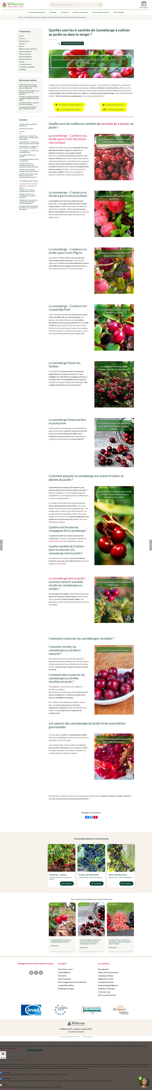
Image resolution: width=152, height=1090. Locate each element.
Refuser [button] (2, 1050)
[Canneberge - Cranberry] (61, 858)
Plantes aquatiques (25, 51)
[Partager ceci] (87, 817)
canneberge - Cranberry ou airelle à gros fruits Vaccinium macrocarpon (29, 137)
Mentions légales (87, 1037)
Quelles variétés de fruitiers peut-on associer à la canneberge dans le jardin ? (28, 175)
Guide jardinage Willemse (108, 985)
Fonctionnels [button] (4, 1070)
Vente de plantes (64, 979)
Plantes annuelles (25, 54)
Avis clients (62, 976)
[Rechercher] (100, 5)
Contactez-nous (104, 992)
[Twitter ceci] (91, 817)
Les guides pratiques (106, 982)
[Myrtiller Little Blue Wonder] (91, 858)
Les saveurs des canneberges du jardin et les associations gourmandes (28, 207)
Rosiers (21, 46)
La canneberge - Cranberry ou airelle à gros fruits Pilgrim (29, 147)
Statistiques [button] (3, 1077)
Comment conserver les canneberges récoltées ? (27, 190)
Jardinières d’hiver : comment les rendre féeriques (29, 103)
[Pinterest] (41, 973)
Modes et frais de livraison (108, 972)
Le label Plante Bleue (66, 985)
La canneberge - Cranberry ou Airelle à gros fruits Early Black (29, 142)
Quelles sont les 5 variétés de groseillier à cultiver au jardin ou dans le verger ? (120, 943)
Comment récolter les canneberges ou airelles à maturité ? (27, 195)
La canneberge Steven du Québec (27, 155)
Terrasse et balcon (25, 64)
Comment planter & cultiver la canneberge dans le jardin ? (61, 943)
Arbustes (22, 38)
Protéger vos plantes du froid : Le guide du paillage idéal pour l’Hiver (29, 98)
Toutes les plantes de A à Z (72, 43)
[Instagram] (36, 973)
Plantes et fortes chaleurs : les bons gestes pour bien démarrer (29, 92)
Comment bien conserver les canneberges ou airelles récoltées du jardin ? (28, 201)
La (20, 133)
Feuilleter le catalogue (106, 989)
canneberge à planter (115, 123)
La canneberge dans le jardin (67, 578)
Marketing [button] (3, 1083)
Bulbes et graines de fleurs (28, 49)
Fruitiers (22, 44)
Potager (21, 62)
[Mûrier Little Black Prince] (121, 858)
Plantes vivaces (24, 41)
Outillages (22, 69)
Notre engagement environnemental (72, 982)
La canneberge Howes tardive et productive (29, 160)
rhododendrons (55, 541)
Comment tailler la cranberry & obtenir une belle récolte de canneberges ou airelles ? (90, 943)
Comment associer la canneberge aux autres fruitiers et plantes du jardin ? (29, 165)
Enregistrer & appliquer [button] (7, 1089)
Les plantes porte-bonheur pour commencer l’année (28, 107)
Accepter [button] (35, 1050)
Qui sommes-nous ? (65, 969)
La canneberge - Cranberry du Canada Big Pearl (29, 151)
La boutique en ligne (105, 976)
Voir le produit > (66, 883)
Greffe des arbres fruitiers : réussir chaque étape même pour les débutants (28, 86)
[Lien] (12, 4)
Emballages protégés (66, 989)
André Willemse (64, 972)
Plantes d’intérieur (25, 59)
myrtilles (62, 564)
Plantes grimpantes (25, 56)
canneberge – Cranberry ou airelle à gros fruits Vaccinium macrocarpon (68, 139)
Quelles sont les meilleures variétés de (28, 125)
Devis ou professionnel (107, 995)
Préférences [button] (17, 1050)
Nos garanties (103, 969)
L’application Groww (106, 979)
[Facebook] (31, 973)
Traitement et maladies (26, 67)
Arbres (21, 36)
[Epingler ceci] (96, 817)
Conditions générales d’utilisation (70, 1037)
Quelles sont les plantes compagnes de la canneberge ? (29, 170)
